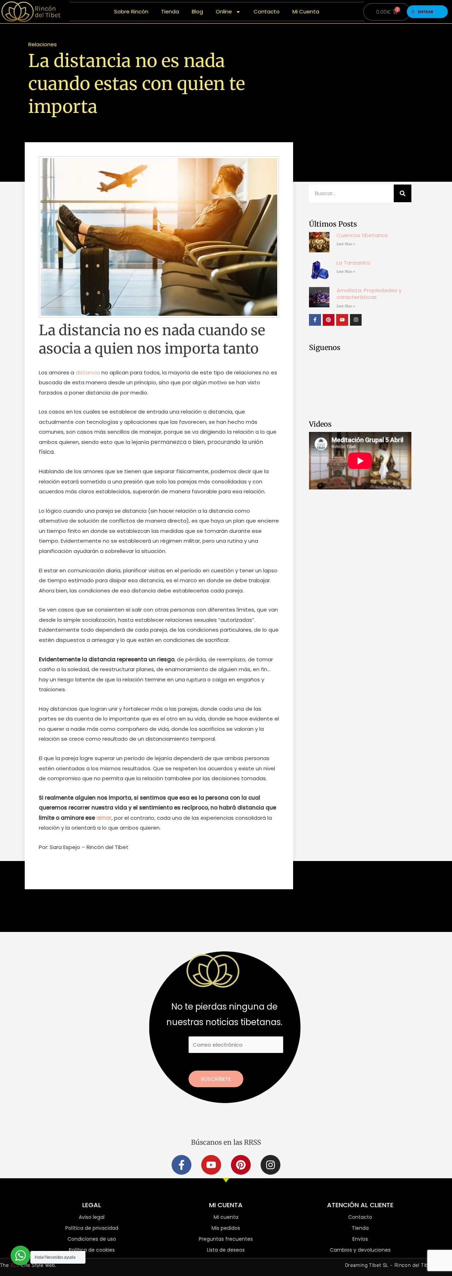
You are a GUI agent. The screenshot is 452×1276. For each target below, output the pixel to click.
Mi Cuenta (305, 11)
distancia (87, 372)
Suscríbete (216, 1079)
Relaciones (42, 44)
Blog (197, 11)
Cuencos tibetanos (362, 235)
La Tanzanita (353, 262)
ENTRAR (425, 11)
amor (104, 817)
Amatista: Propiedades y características (369, 294)
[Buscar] (402, 193)
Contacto (267, 11)
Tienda (170, 11)
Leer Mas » (346, 244)
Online (224, 11)
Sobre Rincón (131, 11)
